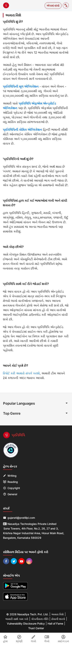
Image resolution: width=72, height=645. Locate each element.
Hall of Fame (55, 623)
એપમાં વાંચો (53, 5)
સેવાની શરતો (58, 619)
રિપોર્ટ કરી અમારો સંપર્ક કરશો (21, 373)
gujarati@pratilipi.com (21, 517)
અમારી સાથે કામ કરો (16, 619)
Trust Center (36, 628)
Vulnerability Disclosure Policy (26, 623)
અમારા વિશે (57, 614)
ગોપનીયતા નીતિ (39, 619)
